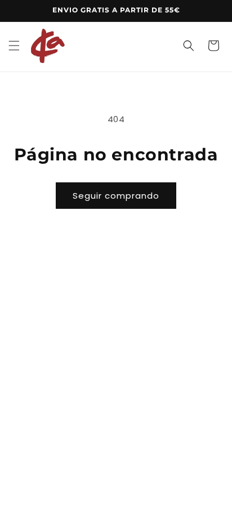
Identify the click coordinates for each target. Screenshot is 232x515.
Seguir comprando (116, 195)
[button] (14, 45)
